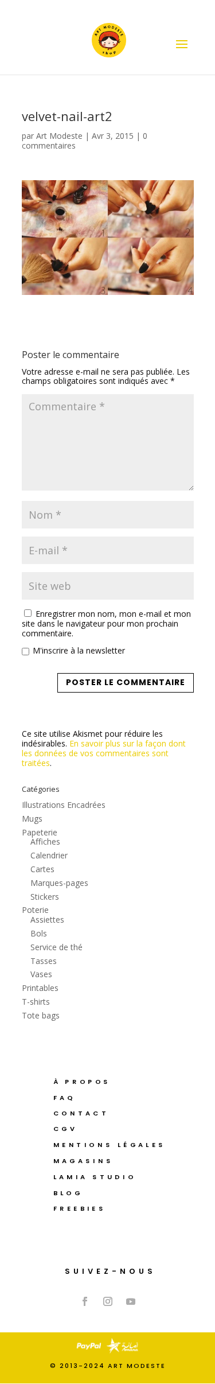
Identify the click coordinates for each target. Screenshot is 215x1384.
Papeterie (39, 832)
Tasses (43, 960)
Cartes (42, 869)
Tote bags (41, 1015)
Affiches (45, 841)
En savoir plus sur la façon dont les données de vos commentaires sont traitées (104, 753)
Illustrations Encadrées (63, 804)
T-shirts (36, 1001)
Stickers (44, 896)
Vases (41, 974)
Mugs (32, 818)
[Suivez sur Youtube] (131, 1301)
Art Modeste (59, 135)
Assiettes (47, 919)
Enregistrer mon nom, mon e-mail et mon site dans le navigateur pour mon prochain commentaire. (106, 623)
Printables (40, 987)
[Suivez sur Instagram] (108, 1301)
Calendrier (49, 855)
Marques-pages (59, 882)
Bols (38, 933)
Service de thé (56, 947)
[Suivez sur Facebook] (85, 1301)
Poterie (35, 909)
